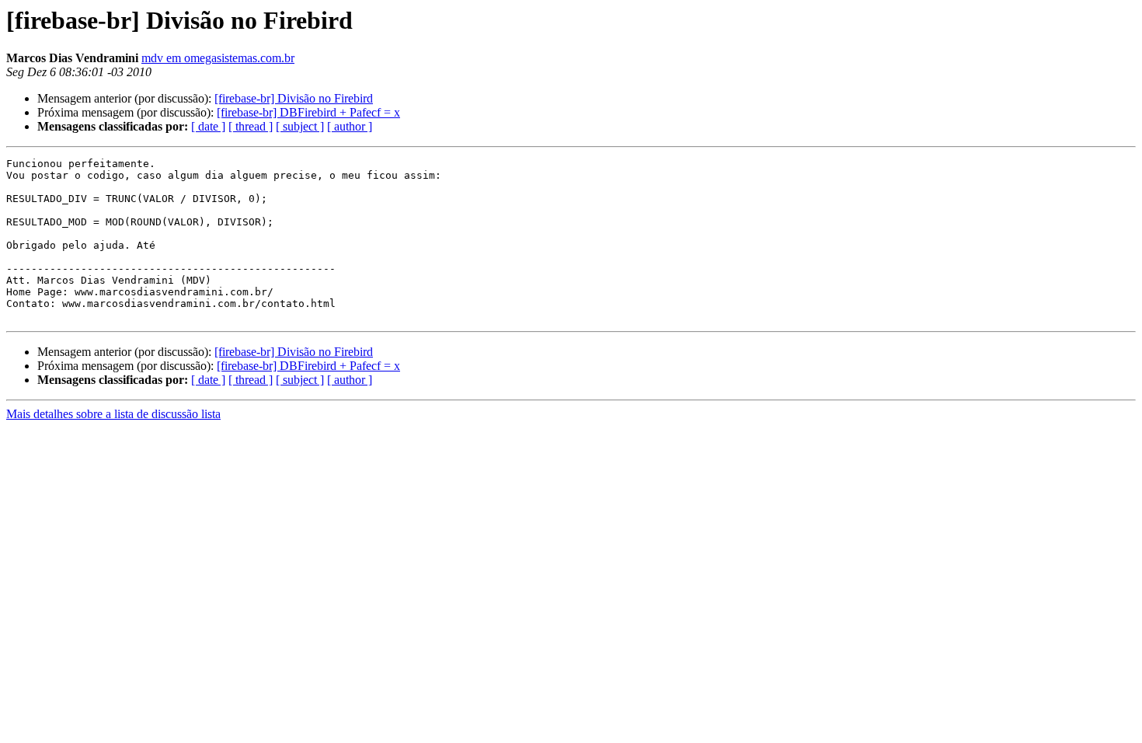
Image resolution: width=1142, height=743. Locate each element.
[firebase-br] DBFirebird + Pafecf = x (308, 112)
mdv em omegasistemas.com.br (217, 58)
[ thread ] (250, 126)
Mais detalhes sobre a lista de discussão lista (113, 413)
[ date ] (208, 126)
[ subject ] (300, 126)
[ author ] (349, 126)
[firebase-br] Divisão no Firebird (293, 98)
